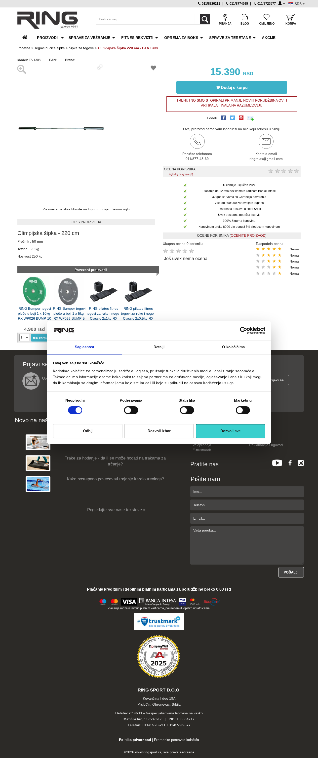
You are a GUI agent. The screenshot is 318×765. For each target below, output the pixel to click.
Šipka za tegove (81, 48)
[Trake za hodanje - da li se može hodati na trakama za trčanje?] (38, 463)
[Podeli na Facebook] (223, 117)
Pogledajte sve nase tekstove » (116, 509)
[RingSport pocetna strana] (27, 38)
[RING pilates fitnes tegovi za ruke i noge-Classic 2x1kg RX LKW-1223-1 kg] (104, 291)
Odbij (87, 431)
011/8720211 (210, 3)
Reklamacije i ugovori (266, 445)
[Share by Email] (250, 118)
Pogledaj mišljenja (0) (180, 174)
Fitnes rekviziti (137, 38)
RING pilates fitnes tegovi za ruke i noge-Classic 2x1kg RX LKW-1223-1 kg (103, 313)
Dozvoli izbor (159, 431)
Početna (23, 48)
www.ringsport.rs (148, 752)
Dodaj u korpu (234, 87)
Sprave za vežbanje (89, 38)
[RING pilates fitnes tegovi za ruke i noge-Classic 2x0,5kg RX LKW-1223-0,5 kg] (138, 291)
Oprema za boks (181, 38)
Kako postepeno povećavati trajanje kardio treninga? (115, 479)
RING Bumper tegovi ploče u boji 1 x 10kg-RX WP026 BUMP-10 (34, 313)
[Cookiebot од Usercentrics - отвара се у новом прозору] (243, 330)
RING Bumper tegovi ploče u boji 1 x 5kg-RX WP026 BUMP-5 (69, 313)
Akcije (269, 38)
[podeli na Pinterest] (241, 117)
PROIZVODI (47, 38)
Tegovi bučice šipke (49, 48)
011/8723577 (266, 3)
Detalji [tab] (159, 347)
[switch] (131, 410)
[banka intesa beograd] (158, 601)
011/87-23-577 (179, 725)
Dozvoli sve (230, 431)
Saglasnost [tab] (84, 347)
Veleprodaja (202, 445)
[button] (100, 67)
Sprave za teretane (230, 38)
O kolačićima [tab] (233, 347)
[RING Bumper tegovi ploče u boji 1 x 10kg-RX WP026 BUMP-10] (34, 291)
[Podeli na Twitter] (232, 117)
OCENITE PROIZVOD (248, 235)
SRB (299, 4)
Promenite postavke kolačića (176, 740)
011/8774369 (238, 3)
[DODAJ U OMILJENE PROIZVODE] (153, 69)
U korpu (41, 338)
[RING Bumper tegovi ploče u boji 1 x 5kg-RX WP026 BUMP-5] (69, 291)
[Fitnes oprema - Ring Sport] (52, 20)
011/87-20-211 (154, 725)
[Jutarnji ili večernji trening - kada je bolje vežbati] (38, 442)
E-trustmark (202, 450)
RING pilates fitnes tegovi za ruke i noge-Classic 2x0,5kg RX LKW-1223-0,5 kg (138, 313)
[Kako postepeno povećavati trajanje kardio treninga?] (38, 484)
